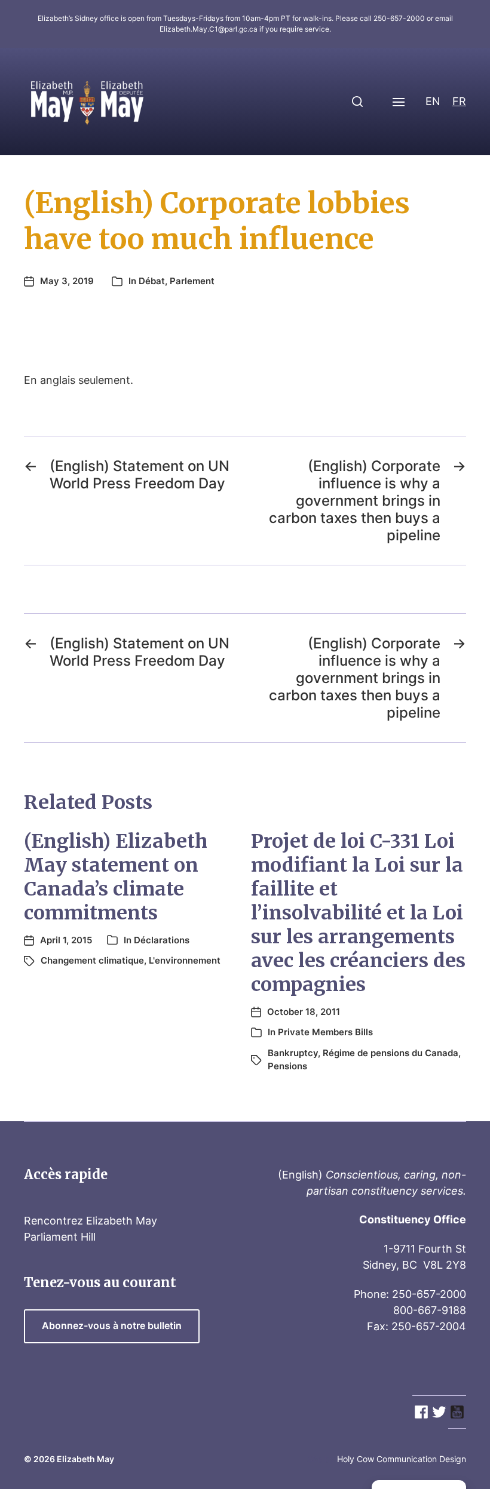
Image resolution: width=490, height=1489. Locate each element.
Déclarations (161, 940)
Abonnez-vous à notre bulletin (112, 1325)
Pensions (287, 1066)
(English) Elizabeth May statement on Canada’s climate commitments (115, 877)
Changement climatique (92, 960)
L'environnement (184, 960)
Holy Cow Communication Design (401, 1459)
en (432, 101)
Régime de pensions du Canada (390, 1053)
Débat (152, 281)
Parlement (192, 281)
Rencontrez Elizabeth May (90, 1220)
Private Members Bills (325, 1032)
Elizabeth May (85, 1459)
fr (459, 101)
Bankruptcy (293, 1053)
